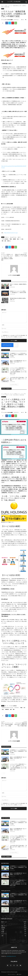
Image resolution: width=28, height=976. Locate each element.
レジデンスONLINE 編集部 (8, 19)
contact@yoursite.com (11, 956)
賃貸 (5, 240)
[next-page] (4, 305)
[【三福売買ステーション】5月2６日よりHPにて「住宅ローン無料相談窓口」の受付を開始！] (5, 355)
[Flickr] (14, 965)
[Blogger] (7, 965)
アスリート (7, 237)
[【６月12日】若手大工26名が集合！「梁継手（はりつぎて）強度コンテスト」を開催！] (5, 379)
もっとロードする (13, 384)
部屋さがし (9, 240)
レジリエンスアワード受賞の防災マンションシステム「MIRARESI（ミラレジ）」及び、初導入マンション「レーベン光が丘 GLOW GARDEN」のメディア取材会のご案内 (18, 370)
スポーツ (19, 237)
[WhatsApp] (15, 23)
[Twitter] (9, 23)
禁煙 (2, 240)
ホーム (2, 5)
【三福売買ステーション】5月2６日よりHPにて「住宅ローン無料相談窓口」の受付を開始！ (18, 354)
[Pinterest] (12, 23)
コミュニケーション (13, 237)
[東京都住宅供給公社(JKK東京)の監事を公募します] (5, 300)
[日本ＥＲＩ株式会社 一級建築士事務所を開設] (5, 286)
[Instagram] (17, 965)
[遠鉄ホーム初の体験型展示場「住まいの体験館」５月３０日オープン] (5, 363)
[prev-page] (2, 305)
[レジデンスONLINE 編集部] (2, 19)
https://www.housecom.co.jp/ (11, 232)
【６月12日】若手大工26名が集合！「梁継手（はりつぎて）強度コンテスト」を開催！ (18, 379)
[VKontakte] (20, 965)
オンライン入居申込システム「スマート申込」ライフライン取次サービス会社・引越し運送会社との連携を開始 (7, 257)
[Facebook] (6, 23)
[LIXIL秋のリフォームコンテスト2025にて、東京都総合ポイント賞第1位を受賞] (5, 293)
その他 (5, 5)
